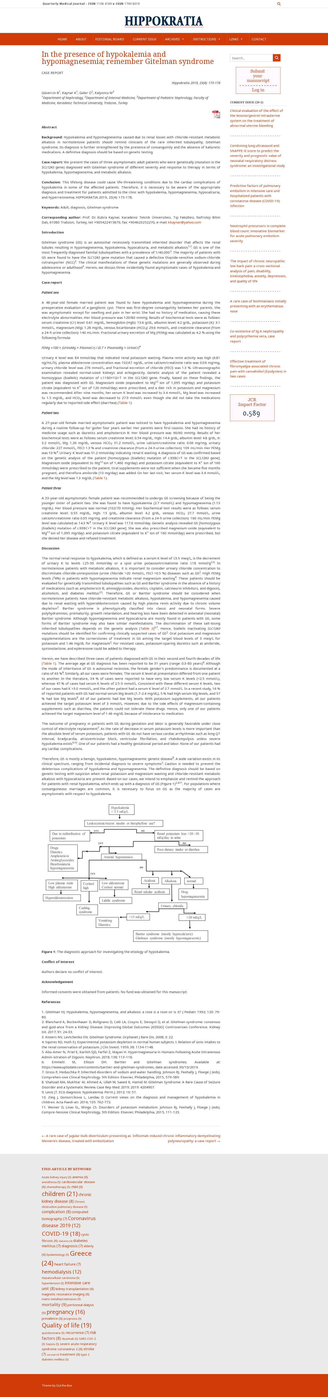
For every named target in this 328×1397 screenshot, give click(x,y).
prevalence (52, 1318)
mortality (54, 1304)
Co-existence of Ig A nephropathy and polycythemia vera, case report (257, 336)
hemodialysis (61, 1271)
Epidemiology (58, 1255)
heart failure (67, 1264)
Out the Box (64, 1385)
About (81, 39)
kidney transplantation (75, 1288)
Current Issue (144, 39)
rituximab (70, 1339)
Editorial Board (109, 39)
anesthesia (51, 1182)
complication (56, 1211)
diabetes (65, 1241)
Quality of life (66, 1325)
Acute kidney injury (56, 1177)
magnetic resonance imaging (65, 1294)
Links (234, 39)
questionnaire (53, 1333)
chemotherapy (58, 1187)
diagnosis (72, 1245)
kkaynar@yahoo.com (184, 222)
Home (62, 39)
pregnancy (66, 1311)
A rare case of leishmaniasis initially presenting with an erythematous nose (258, 306)
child (77, 1186)
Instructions (204, 39)
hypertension (53, 1283)
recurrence (77, 1332)
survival (53, 1354)
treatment (70, 1354)
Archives (172, 39)
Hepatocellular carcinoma (60, 1278)
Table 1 (125, 402)
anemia (80, 1177)
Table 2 (146, 628)
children (60, 1193)
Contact (259, 39)
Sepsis (52, 1344)
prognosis (72, 1319)
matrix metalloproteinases (61, 1299)
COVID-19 (61, 1233)
